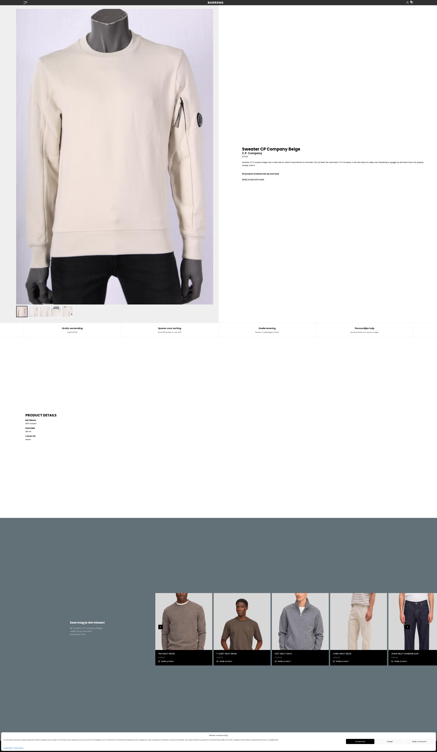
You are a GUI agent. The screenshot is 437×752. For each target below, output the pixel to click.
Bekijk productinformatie (253, 179)
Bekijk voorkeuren (419, 741)
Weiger (390, 741)
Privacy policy (18, 748)
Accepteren (360, 741)
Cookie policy (8, 748)
